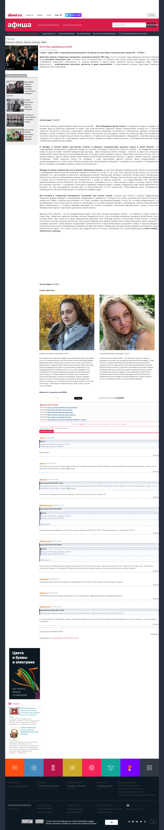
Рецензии (53, 50)
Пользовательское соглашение (130, 789)
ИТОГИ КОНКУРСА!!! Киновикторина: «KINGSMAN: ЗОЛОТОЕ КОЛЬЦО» (29, 731)
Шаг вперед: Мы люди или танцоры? (59, 410)
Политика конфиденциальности (130, 792)
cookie (90, 821)
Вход (151, 15)
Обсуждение (44, 631)
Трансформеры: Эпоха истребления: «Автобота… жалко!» (67, 419)
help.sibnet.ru (72, 788)
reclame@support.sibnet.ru (47, 788)
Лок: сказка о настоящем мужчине (59, 417)
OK (111, 822)
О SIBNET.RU (13, 782)
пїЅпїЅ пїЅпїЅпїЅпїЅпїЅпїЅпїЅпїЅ (104, 34)
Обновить (154, 634)
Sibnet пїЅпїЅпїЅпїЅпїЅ (135, 809)
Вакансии (102, 782)
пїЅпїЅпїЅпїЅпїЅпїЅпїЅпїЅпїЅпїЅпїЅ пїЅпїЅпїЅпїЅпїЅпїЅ (109, 810)
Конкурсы (15, 703)
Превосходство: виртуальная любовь (60, 412)
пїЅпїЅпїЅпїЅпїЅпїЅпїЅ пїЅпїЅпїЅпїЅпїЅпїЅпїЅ (75, 810)
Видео (40, 15)
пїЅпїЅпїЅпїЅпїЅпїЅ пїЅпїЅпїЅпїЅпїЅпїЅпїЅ (45, 807)
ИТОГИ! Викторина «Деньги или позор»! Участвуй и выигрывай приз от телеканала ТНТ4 (24, 712)
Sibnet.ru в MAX (74, 15)
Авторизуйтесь (45, 638)
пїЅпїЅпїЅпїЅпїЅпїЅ (83, 34)
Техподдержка (74, 782)
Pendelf (56, 120)
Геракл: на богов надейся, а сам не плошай (62, 407)
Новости (29, 15)
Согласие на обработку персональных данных (136, 795)
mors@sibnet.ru (14, 808)
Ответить (156, 455)
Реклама (41, 782)
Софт (49, 15)
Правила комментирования (129, 785)
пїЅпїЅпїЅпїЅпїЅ (151, 25)
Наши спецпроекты (18, 786)
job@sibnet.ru (102, 788)
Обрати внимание (16, 75)
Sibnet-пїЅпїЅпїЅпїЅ (44, 812)
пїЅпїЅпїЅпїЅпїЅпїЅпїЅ (72, 25)
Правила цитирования (127, 782)
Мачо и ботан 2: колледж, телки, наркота (61, 415)
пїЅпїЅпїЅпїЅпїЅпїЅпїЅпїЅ (48, 25)
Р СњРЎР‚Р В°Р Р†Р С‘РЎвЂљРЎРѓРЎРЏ (111, 398)
